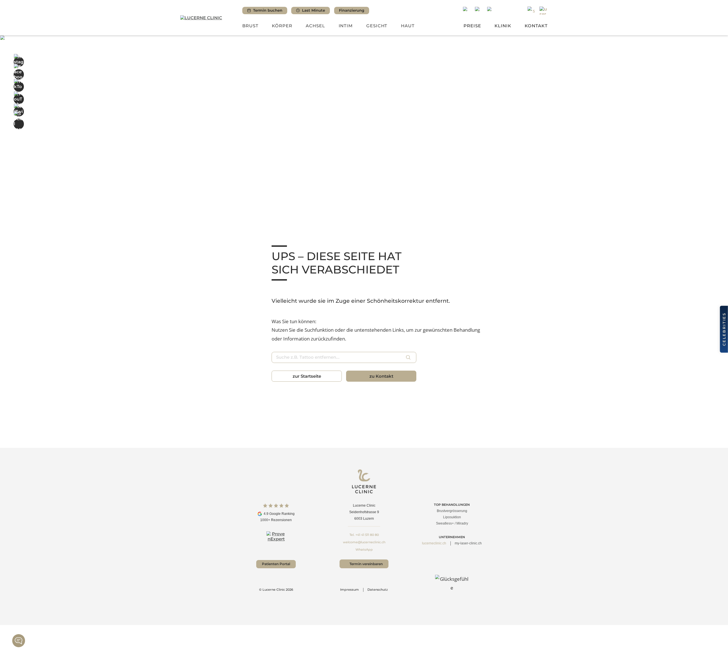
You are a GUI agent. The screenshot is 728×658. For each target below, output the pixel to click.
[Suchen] (408, 357)
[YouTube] (19, 99)
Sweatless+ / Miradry (452, 523)
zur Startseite (307, 376)
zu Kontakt (381, 376)
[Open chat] (18, 640)
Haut (408, 25)
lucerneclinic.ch (434, 543)
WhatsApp (364, 550)
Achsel (315, 25)
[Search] (532, 11)
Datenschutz (377, 590)
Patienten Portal (276, 564)
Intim (346, 25)
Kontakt (536, 25)
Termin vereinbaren (366, 564)
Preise (472, 25)
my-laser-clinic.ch (468, 543)
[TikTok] (19, 87)
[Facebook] (19, 74)
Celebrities (724, 329)
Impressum (349, 590)
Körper (282, 25)
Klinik (503, 25)
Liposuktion (452, 517)
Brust (250, 25)
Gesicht (377, 25)
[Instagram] (19, 62)
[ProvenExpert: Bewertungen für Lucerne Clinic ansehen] (276, 540)
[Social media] (19, 124)
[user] (543, 11)
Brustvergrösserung (452, 511)
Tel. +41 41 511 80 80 (364, 535)
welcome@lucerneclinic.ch (364, 542)
